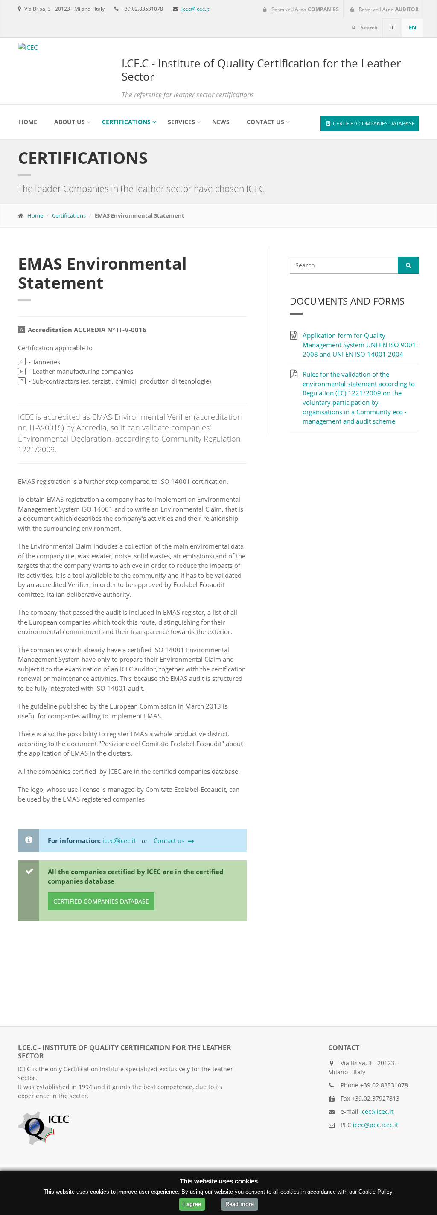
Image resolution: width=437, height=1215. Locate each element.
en (413, 27)
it (391, 27)
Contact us (169, 840)
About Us (69, 122)
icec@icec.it (195, 8)
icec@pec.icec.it (375, 1125)
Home (28, 122)
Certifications (126, 122)
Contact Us (265, 122)
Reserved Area (304, 9)
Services (181, 122)
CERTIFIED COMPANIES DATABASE (373, 123)
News (221, 122)
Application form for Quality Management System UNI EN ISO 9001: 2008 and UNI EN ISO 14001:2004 (360, 344)
